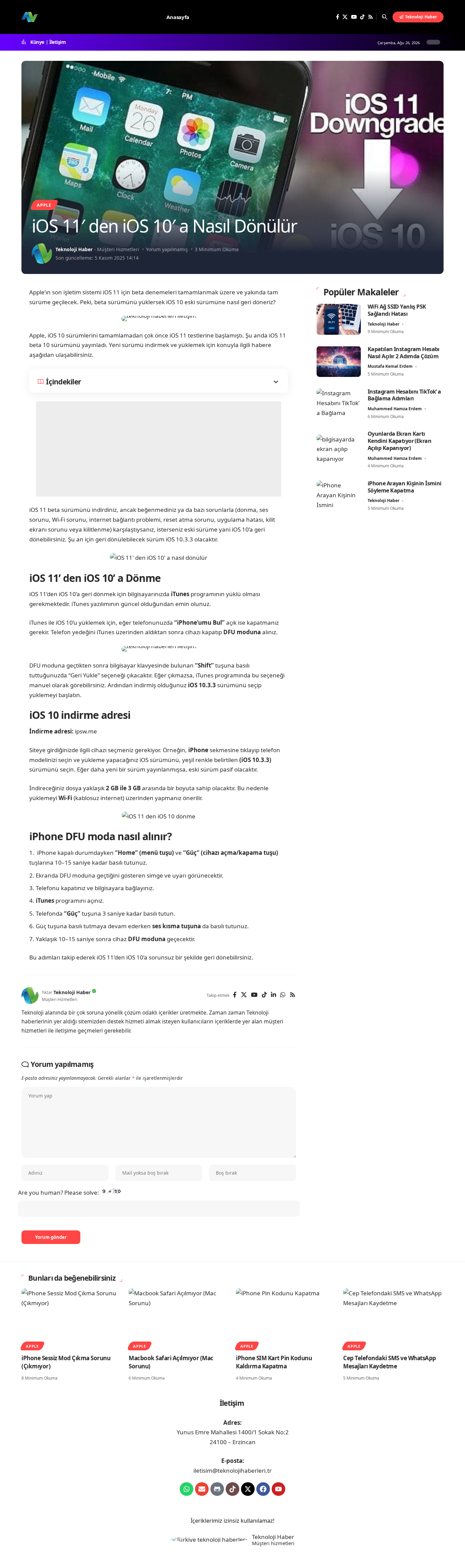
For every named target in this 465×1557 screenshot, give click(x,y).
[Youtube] (278, 1489)
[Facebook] (337, 17)
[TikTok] (362, 17)
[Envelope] (202, 1489)
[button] (384, 17)
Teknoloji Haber (74, 249)
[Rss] (370, 17)
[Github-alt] (217, 1489)
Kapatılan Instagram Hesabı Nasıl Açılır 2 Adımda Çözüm (403, 352)
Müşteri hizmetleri (273, 1543)
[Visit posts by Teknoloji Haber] (42, 253)
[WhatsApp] (282, 995)
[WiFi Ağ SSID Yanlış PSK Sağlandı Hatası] (339, 319)
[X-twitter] (248, 1489)
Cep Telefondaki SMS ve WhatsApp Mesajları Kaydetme (389, 1362)
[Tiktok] (232, 1489)
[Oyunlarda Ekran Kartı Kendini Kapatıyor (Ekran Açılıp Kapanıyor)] (339, 449)
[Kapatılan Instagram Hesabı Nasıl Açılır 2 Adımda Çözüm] (339, 361)
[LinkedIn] (273, 995)
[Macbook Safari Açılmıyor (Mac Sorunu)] (179, 1318)
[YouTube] (353, 17)
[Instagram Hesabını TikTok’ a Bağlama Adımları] (339, 403)
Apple (44, 205)
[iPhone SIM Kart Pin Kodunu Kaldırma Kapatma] (286, 1318)
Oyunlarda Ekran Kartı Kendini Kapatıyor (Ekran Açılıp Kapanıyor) (399, 441)
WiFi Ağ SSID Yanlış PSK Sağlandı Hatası (397, 310)
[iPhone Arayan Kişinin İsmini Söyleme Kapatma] (339, 496)
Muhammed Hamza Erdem (395, 409)
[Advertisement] (158, 449)
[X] (345, 17)
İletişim (57, 42)
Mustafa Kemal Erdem (390, 366)
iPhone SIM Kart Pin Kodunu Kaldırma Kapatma (274, 1362)
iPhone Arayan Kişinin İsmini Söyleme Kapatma (405, 487)
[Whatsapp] (186, 1489)
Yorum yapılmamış (167, 249)
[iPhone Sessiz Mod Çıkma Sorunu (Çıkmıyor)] (71, 1318)
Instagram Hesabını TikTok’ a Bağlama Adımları (404, 394)
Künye (37, 42)
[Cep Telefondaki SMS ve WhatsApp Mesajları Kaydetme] (393, 1318)
